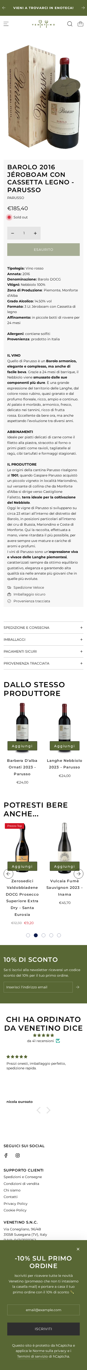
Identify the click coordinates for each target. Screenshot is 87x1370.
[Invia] (78, 987)
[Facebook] (6, 1155)
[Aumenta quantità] (35, 233)
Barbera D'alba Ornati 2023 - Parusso (22, 767)
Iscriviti (43, 1329)
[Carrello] (80, 23)
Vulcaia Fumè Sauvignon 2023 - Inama (64, 888)
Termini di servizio (32, 1356)
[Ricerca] (70, 23)
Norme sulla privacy (49, 1351)
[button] (28, 935)
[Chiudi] (78, 1249)
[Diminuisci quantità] (12, 233)
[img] (43, 1035)
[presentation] (8, 874)
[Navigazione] (6, 24)
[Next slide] (83, 8)
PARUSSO (15, 198)
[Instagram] (17, 1155)
